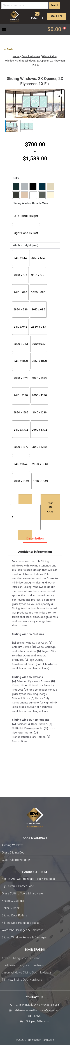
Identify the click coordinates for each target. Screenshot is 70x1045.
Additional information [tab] (35, 552)
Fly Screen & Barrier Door (17, 886)
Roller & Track (11, 908)
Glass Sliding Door (13, 852)
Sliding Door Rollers (14, 915)
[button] (4, 29)
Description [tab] (35, 538)
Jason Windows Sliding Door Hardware (26, 972)
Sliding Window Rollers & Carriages (24, 937)
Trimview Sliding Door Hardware (22, 979)
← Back (8, 49)
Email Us (37, 18)
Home (16, 56)
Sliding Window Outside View (30, 203)
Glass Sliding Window (16, 860)
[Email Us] (37, 14)
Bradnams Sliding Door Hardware (23, 965)
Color (16, 178)
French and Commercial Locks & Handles (28, 878)
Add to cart (50, 507)
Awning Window (12, 845)
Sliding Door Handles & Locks (20, 922)
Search (55, 5)
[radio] (16, 186)
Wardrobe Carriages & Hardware (22, 930)
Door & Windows (31, 56)
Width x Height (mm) (25, 245)
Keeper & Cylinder (13, 900)
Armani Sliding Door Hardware (21, 958)
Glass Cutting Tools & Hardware (22, 893)
